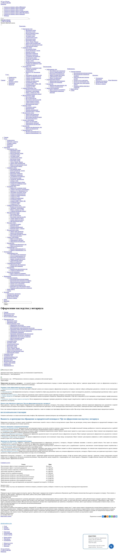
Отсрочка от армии (31, 107)
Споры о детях (30, 60)
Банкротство (25, 126)
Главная (3, 80)
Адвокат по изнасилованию (33, 78)
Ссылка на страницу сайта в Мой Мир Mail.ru (16, 12)
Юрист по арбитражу (55, 78)
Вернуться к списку (6, 516)
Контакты (114, 80)
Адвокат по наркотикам (32, 81)
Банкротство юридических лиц (58, 85)
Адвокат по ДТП (30, 79)
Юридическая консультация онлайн (20, 282)
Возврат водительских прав (33, 89)
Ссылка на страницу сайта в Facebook (14, 8)
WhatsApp (3, 4)
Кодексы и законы (101, 84)
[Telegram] (116, 516)
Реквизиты (12, 83)
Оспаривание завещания (17, 332)
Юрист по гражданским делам (34, 44)
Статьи (72, 90)
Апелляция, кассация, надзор (34, 75)
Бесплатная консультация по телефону (20, 280)
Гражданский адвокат (32, 46)
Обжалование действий (32, 123)
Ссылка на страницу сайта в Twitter (13, 10)
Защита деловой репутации (57, 75)
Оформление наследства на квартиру (20, 336)
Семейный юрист (30, 65)
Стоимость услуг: (5, 462)
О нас (7, 74)
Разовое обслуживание (56, 82)
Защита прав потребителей (33, 43)
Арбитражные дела (51, 69)
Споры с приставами (28, 120)
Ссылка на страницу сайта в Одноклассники (16, 11)
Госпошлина (7, 540)
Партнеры (6, 529)
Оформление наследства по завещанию (21, 331)
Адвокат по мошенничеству (33, 76)
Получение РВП (30, 97)
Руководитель (12, 77)
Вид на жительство (31, 98)
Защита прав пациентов (32, 114)
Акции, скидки (8, 534)
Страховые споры (30, 34)
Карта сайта (7, 544)
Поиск (5, 304)
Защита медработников (32, 115)
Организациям (47, 66)
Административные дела (29, 88)
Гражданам (22, 26)
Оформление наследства (17, 325)
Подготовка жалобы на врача (34, 117)
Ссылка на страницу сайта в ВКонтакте (15, 7)
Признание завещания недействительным (21, 333)
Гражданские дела (27, 29)
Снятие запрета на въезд (32, 101)
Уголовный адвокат (31, 82)
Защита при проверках (52, 88)
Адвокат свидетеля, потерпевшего (31, 70)
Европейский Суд (27, 130)
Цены (109, 80)
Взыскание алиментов (32, 53)
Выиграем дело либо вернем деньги (20, 286)
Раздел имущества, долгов (33, 50)
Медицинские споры (28, 112)
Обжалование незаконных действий (20, 275)
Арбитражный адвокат (56, 76)
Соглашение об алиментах (33, 56)
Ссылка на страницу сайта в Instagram (14, 14)
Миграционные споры (28, 95)
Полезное (95, 75)
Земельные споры (30, 31)
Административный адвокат (33, 94)
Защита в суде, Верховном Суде (19, 191)
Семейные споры (27, 47)
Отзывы (6, 527)
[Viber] (114, 516)
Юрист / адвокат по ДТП (32, 92)
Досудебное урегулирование (57, 71)
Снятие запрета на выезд (32, 102)
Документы (7, 539)
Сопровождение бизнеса (53, 79)
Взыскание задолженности (57, 73)
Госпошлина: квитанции (99, 78)
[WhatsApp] (112, 516)
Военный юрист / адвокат (33, 111)
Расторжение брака (31, 49)
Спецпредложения (76, 71)
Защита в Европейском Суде (33, 133)
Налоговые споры (31, 40)
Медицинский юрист (31, 118)
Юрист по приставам (31, 121)
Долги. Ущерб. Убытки (32, 42)
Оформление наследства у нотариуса (20, 335)
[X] (105, 516)
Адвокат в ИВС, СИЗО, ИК (33, 84)
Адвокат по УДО (30, 86)
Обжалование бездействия (33, 124)
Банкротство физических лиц (34, 127)
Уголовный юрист (31, 85)
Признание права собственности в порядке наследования (26, 329)
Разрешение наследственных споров (20, 326)
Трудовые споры (30, 36)
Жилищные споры (31, 30)
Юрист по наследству (16, 339)
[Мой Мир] (110, 516)
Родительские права (31, 57)
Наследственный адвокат (17, 338)
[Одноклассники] (107, 516)
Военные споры (26, 105)
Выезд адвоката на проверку (57, 89)
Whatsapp (6, 15)
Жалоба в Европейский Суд (33, 131)
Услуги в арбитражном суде (57, 72)
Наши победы (74, 89)
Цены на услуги (8, 543)
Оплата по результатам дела (81, 81)
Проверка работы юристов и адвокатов (21, 288)
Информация (71, 68)
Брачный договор (30, 52)
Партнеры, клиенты (12, 79)
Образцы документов (101, 81)
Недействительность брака (33, 62)
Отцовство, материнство (32, 59)
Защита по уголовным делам (33, 68)
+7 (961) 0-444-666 (6, 2)
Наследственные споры (32, 33)
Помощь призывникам (32, 110)
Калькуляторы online (101, 82)
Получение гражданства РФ (33, 99)
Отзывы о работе (13, 81)
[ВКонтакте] (103, 516)
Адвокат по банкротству (56, 86)
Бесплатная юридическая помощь (83, 73)
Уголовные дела (26, 66)
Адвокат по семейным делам (34, 63)
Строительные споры (31, 37)
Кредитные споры (31, 39)
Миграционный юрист (32, 104)
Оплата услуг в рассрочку (81, 80)
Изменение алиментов (32, 55)
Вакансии (11, 84)
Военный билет (30, 108)
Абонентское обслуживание (57, 81)
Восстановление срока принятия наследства (22, 328)
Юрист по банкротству (32, 128)
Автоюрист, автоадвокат (32, 91)
